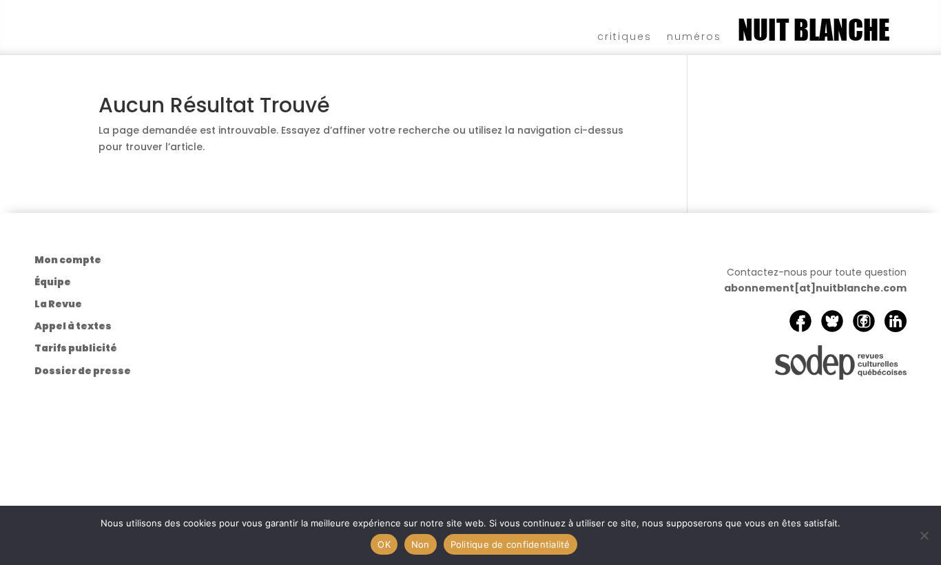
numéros (694, 35)
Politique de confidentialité (510, 544)
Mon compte (67, 260)
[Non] (924, 535)
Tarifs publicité (75, 348)
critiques (624, 35)
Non (420, 544)
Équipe (52, 282)
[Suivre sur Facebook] (800, 321)
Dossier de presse (82, 371)
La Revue (58, 304)
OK (384, 544)
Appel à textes (73, 326)
